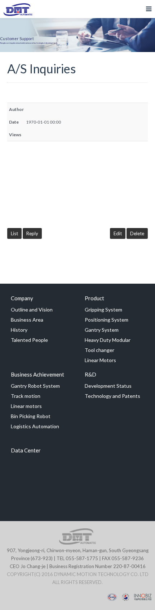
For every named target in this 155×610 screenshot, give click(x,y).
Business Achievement (37, 374)
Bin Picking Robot (30, 416)
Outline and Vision (32, 309)
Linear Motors (100, 360)
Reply (32, 233)
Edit (118, 233)
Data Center (26, 450)
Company (22, 298)
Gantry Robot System (35, 386)
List (14, 233)
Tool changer (99, 350)
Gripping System (103, 309)
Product (94, 298)
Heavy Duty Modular (107, 340)
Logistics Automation (35, 426)
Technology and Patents (112, 396)
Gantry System (102, 330)
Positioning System (106, 320)
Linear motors (26, 406)
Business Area (27, 320)
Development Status (108, 386)
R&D (90, 374)
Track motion (25, 396)
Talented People (29, 340)
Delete (137, 233)
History (19, 330)
